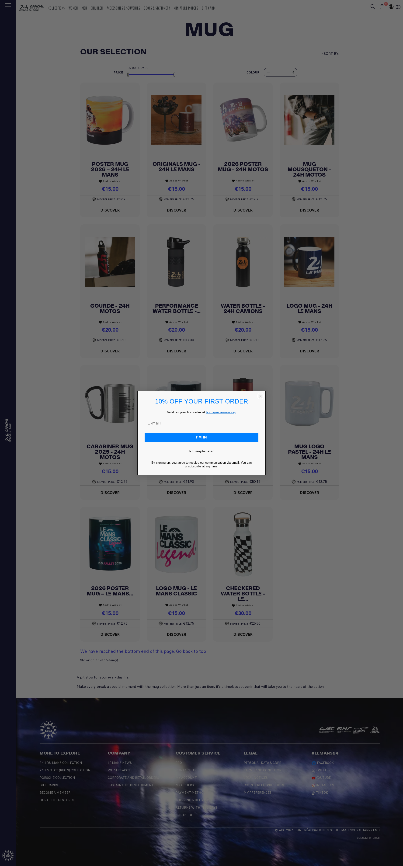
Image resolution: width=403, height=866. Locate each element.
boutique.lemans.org (221, 412)
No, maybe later (201, 451)
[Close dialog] (260, 396)
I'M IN (201, 437)
